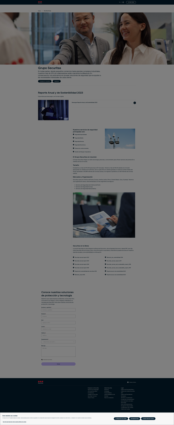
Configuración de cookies (120, 418)
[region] (87, 418)
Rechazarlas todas (135, 418)
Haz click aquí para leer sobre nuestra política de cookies (14, 421)
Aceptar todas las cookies (148, 418)
